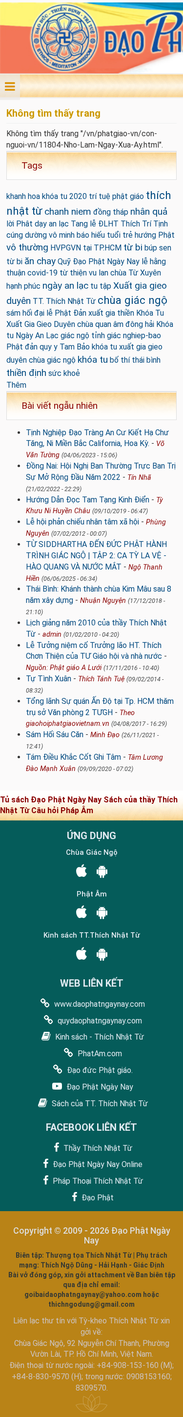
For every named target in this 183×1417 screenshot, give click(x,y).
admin (51, 634)
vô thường (27, 247)
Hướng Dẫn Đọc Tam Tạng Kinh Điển (87, 499)
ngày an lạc (65, 285)
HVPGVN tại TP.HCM (86, 247)
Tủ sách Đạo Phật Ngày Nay (51, 799)
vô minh (62, 235)
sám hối (19, 313)
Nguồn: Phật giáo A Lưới (64, 668)
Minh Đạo (105, 735)
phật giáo (128, 196)
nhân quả (148, 211)
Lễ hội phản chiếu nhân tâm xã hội (82, 521)
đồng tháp (110, 212)
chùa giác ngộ (132, 300)
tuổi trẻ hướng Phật (141, 235)
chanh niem (67, 211)
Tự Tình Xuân (48, 678)
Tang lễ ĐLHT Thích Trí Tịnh (119, 223)
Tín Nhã (139, 477)
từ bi (132, 247)
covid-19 (42, 272)
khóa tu (93, 359)
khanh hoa (23, 196)
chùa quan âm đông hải (115, 324)
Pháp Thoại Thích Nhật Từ (97, 1181)
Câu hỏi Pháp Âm (62, 810)
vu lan (98, 272)
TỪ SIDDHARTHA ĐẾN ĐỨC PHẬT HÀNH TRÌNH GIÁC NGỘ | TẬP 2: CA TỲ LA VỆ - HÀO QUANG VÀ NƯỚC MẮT (96, 556)
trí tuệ (99, 196)
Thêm (16, 385)
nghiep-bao (142, 335)
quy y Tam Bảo (65, 346)
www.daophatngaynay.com (98, 1004)
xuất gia (101, 313)
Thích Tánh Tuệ (101, 679)
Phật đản (22, 346)
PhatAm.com (99, 1053)
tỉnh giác (106, 335)
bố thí (120, 360)
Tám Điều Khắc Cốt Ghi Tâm (73, 757)
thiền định (26, 372)
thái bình (146, 360)
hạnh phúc (23, 286)
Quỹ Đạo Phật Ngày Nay (99, 261)
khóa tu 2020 (64, 196)
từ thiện (73, 272)
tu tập (100, 286)
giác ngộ (75, 335)
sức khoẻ (64, 373)
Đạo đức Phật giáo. (99, 1070)
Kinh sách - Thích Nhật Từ (98, 1037)
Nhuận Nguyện (103, 601)
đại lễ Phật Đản (60, 313)
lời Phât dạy (26, 223)
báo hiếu (91, 235)
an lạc (59, 223)
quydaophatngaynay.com (99, 1020)
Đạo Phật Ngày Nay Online (96, 1164)
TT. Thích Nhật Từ (64, 301)
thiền (125, 313)
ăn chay (40, 261)
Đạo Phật (97, 1197)
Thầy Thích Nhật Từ (96, 1148)
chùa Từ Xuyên (135, 272)
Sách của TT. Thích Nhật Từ (99, 1103)
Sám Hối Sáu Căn (54, 734)
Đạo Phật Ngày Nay (98, 1087)
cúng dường (26, 235)
